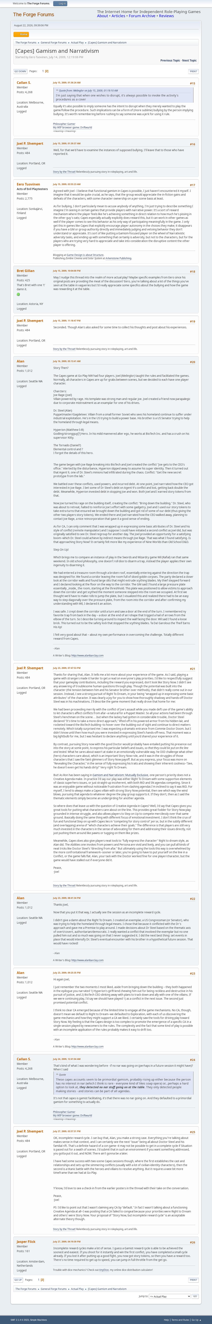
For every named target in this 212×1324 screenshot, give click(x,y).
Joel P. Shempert (30, 143)
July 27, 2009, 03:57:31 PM (67, 1131)
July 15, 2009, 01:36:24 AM (67, 82)
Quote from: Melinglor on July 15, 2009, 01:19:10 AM (88, 90)
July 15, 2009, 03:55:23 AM (67, 184)
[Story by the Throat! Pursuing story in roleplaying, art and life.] (18, 158)
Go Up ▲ (196, 1319)
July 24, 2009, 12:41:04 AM (67, 1058)
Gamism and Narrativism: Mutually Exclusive (120, 775)
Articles (118, 15)
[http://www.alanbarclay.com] (18, 376)
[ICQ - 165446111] (18, 294)
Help (166, 1319)
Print (193, 71)
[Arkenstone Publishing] (18, 204)
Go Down (20, 71)
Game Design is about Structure (85, 255)
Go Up (18, 1279)
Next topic (189, 60)
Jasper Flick (26, 1241)
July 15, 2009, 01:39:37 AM (67, 143)
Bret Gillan (26, 270)
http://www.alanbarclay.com (87, 655)
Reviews (166, 15)
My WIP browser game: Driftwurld (72, 127)
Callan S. (24, 82)
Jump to (143, 1296)
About (102, 15)
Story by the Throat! (64, 171)
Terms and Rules (180, 1319)
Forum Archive (142, 15)
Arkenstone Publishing (118, 258)
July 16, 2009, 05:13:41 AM (67, 361)
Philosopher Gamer (64, 124)
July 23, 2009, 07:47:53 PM (67, 667)
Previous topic (170, 60)
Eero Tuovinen (28, 184)
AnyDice (104, 1270)
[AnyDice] (18, 1256)
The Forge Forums (33, 14)
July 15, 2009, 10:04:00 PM (67, 270)
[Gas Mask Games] (18, 299)
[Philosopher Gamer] (18, 97)
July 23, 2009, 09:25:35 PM (67, 972)
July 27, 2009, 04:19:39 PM (67, 1241)
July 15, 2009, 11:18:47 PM (67, 320)
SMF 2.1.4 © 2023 (20, 1320)
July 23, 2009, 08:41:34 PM (67, 897)
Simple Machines (38, 1320)
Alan (20, 361)
